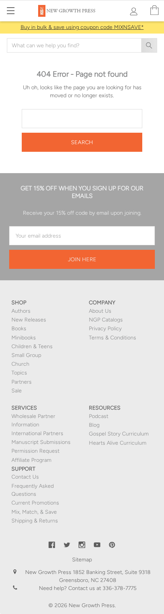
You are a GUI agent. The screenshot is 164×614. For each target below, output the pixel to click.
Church (20, 364)
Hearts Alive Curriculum (117, 443)
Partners (21, 382)
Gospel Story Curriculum (119, 434)
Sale (16, 390)
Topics (19, 373)
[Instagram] (82, 544)
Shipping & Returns (34, 521)
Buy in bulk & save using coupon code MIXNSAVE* (82, 27)
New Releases (28, 320)
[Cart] (154, 10)
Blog (94, 425)
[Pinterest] (112, 544)
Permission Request (35, 451)
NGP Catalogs (106, 320)
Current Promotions (35, 503)
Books (18, 328)
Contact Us (25, 477)
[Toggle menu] (10, 10)
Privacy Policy (105, 328)
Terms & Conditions (112, 337)
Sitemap (82, 559)
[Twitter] (67, 544)
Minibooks (23, 337)
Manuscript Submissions (41, 442)
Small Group (26, 355)
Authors (21, 311)
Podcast (98, 416)
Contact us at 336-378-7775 (102, 588)
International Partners (37, 433)
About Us (100, 311)
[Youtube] (97, 544)
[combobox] (82, 45)
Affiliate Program (31, 460)
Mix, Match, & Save (34, 512)
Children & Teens (32, 346)
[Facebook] (51, 544)
